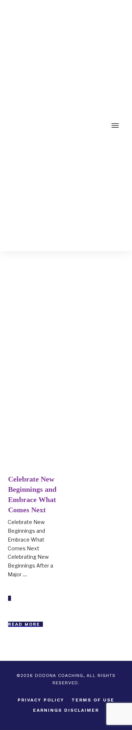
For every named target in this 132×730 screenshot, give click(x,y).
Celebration (42, 407)
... (25, 574)
